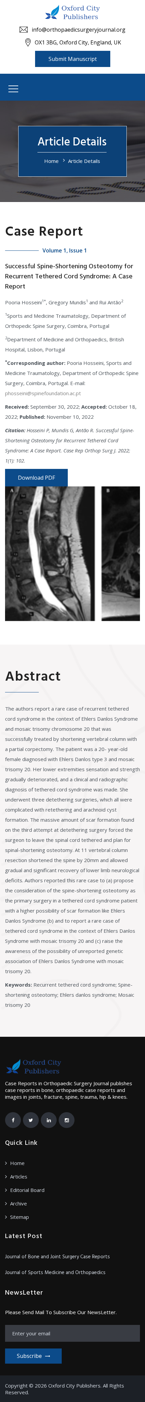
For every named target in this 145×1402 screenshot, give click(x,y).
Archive (18, 1203)
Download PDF (36, 477)
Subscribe (29, 1356)
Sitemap (19, 1216)
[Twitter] (31, 1120)
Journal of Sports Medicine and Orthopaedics (55, 1273)
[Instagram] (67, 1120)
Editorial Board (27, 1190)
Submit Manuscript (73, 59)
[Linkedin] (49, 1120)
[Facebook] (13, 1120)
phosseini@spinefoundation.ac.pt (43, 393)
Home (51, 161)
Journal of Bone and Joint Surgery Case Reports (57, 1257)
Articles (18, 1176)
